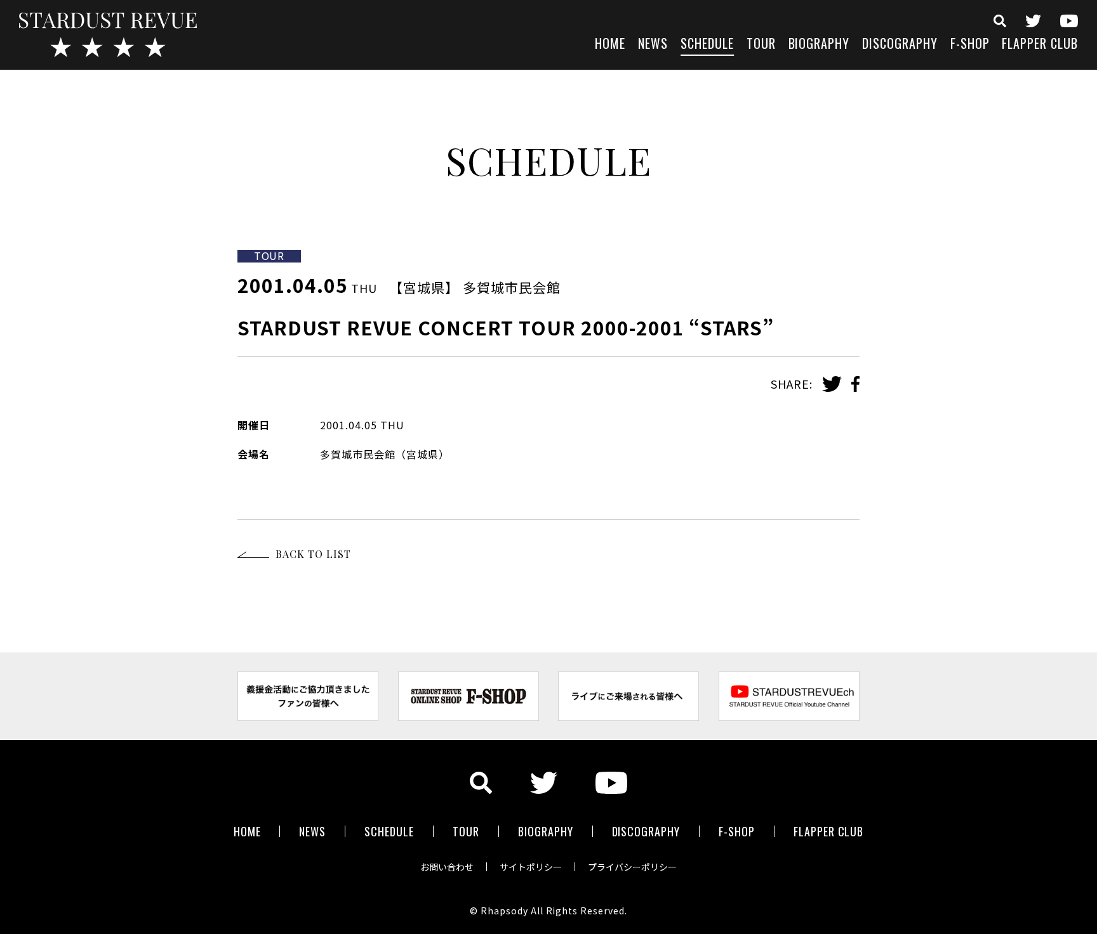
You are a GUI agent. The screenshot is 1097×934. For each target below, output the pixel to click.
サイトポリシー (531, 866)
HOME (610, 45)
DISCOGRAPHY (900, 45)
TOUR (761, 45)
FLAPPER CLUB (1040, 45)
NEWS (653, 45)
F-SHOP (970, 45)
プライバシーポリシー (632, 866)
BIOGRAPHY (819, 45)
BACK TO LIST (313, 554)
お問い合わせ (447, 866)
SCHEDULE (707, 45)
